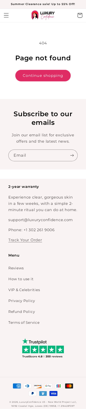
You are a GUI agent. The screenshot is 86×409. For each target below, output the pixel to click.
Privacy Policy (21, 301)
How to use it (20, 279)
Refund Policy (21, 312)
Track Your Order (25, 240)
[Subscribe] (71, 155)
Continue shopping (43, 75)
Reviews (16, 268)
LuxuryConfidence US (32, 402)
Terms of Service (24, 322)
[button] (6, 15)
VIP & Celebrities (24, 290)
